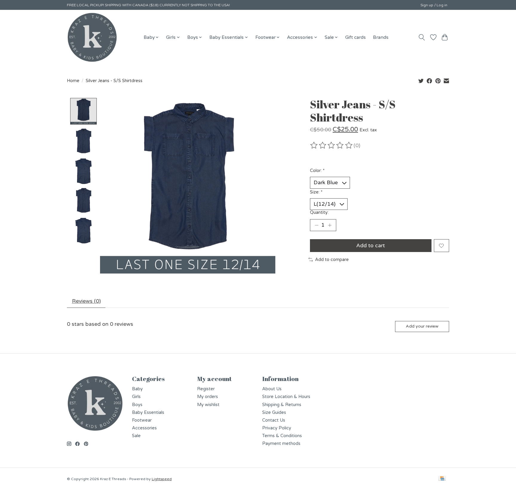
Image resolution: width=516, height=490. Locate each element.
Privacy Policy (276, 428)
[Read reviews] (332, 145)
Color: (317, 170)
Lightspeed (162, 479)
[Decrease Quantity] (316, 225)
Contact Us (273, 420)
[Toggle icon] (421, 37)
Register (206, 388)
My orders (207, 396)
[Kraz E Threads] (92, 37)
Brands (380, 37)
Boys (137, 404)
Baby (137, 388)
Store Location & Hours (286, 396)
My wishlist (208, 404)
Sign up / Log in (433, 5)
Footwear (142, 420)
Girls (136, 396)
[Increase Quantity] (329, 225)
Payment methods (281, 443)
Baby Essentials (148, 412)
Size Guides (274, 412)
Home (73, 80)
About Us (272, 388)
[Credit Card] (442, 479)
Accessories (144, 428)
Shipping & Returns (281, 404)
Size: (316, 192)
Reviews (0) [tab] (86, 301)
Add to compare (332, 259)
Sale (136, 435)
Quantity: (319, 212)
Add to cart (370, 245)
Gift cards (355, 37)
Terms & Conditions (282, 435)
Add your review (422, 326)
